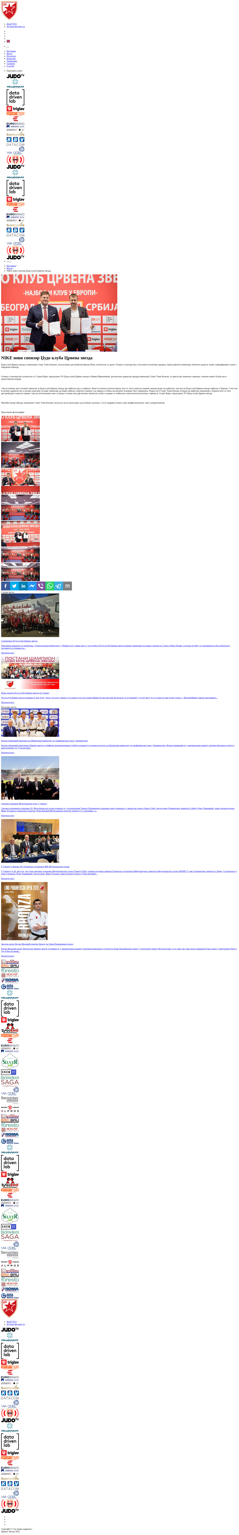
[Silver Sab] (21, 1061)
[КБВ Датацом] (122, 142)
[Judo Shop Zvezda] (8, 261)
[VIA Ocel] (122, 151)
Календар (11, 58)
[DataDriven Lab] (122, 97)
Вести (9, 53)
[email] (67, 586)
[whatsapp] (49, 586)
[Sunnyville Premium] (122, 134)
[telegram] (58, 586)
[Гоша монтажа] (21, 987)
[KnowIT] (21, 1072)
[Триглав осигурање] (122, 109)
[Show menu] (8, 47)
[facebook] (5, 586)
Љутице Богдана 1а (16, 26)
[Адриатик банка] (122, 127)
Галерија (11, 63)
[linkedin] (23, 586)
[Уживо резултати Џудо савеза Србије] (122, 160)
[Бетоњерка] (21, 962)
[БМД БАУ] (21, 966)
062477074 (12, 24)
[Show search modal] (10, 261)
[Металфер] (21, 975)
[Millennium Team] (122, 84)
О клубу (10, 66)
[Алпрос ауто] (21, 1112)
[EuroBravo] (122, 120)
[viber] (41, 586)
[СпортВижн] (21, 1108)
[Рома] (21, 981)
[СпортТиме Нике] (122, 114)
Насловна (11, 51)
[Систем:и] (122, 130)
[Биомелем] (21, 1077)
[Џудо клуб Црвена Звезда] (9, 19)
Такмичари (12, 61)
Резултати (11, 56)
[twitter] (14, 586)
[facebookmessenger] (32, 586)
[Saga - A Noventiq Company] (21, 1083)
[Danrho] (21, 1028)
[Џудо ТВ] (122, 76)
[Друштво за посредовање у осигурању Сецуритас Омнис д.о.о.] (21, 1101)
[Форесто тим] (21, 971)
